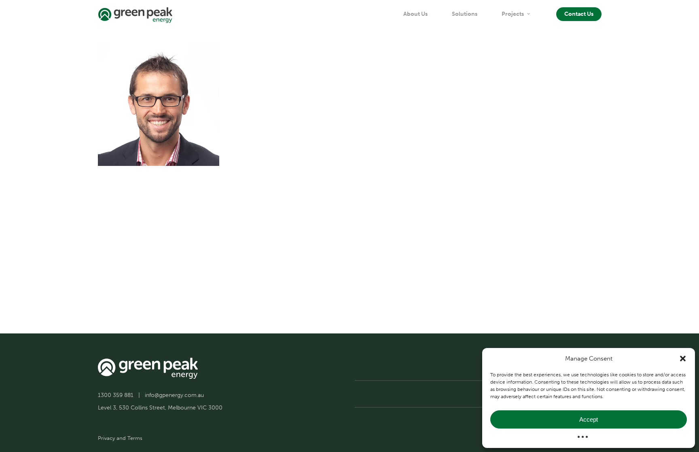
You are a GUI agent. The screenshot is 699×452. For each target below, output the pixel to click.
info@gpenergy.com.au (174, 395)
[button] (683, 358)
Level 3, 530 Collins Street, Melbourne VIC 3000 (160, 407)
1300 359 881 (115, 395)
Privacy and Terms (120, 438)
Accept (588, 419)
